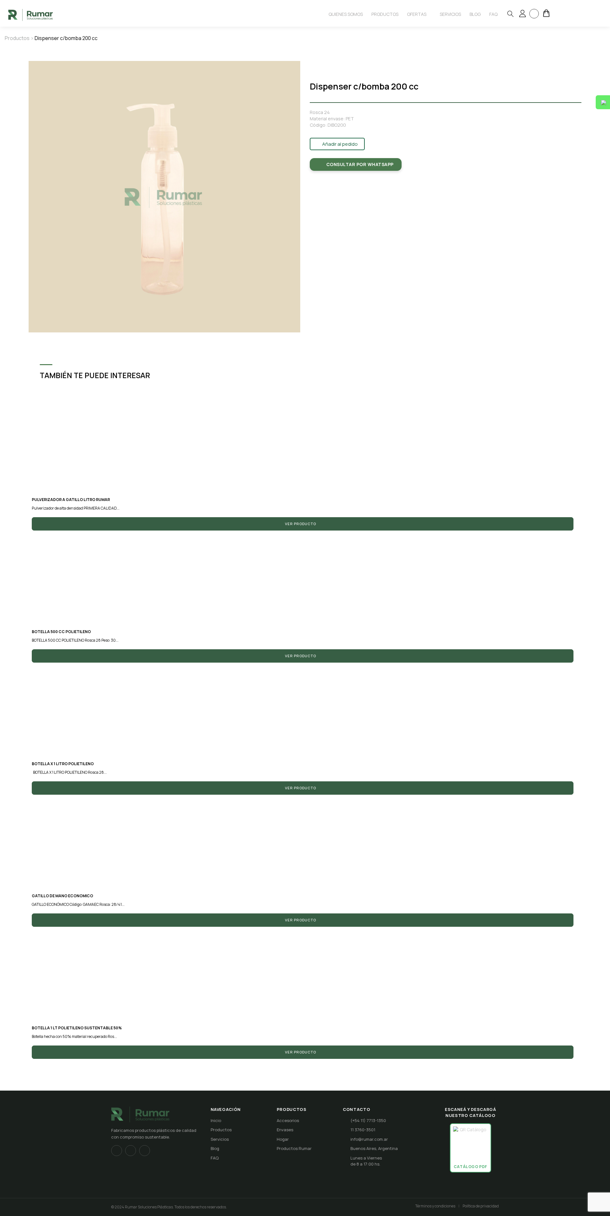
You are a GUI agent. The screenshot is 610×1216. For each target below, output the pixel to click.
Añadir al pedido (339, 144)
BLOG (475, 14)
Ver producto (301, 523)
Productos (384, 14)
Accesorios (288, 1120)
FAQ (215, 1158)
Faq (493, 14)
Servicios (450, 14)
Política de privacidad (481, 1206)
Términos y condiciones (435, 1206)
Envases (285, 1129)
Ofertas (417, 14)
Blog (215, 1148)
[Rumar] (30, 14)
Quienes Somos (346, 14)
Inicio (216, 1120)
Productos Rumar (294, 1148)
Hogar (283, 1139)
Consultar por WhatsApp (360, 164)
